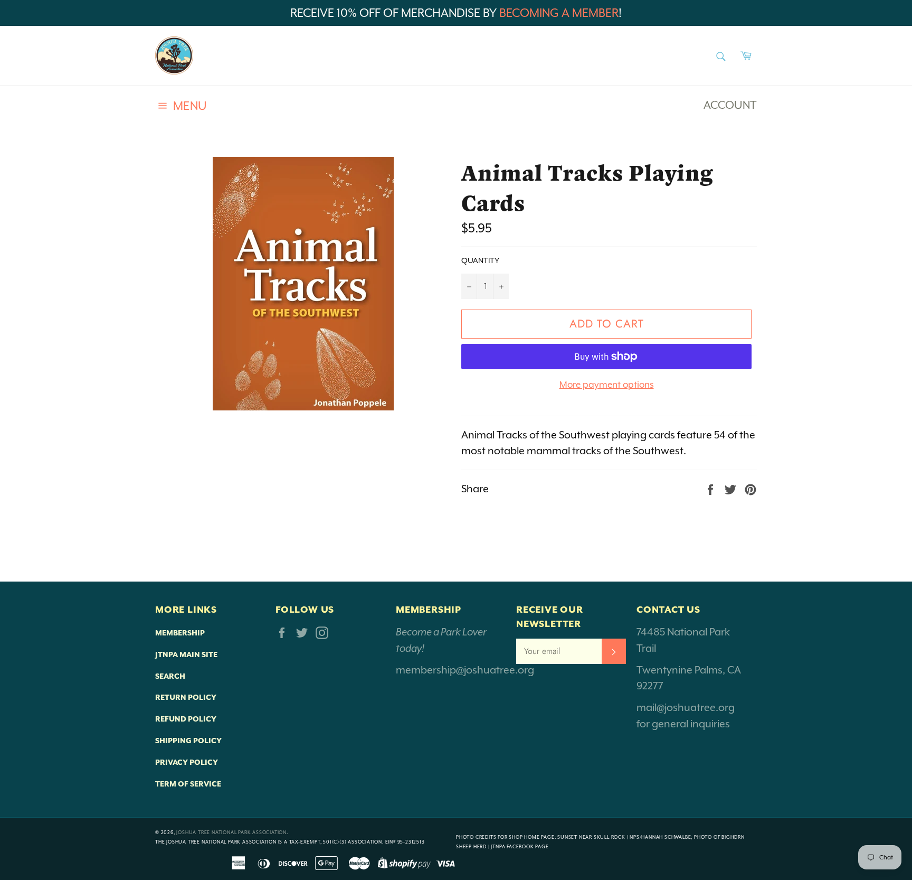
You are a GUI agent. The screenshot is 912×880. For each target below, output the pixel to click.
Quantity (480, 260)
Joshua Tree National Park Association (231, 832)
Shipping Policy (188, 740)
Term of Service (188, 784)
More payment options (606, 384)
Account (730, 105)
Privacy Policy (186, 762)
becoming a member (559, 13)
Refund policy (185, 719)
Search (170, 676)
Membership (180, 633)
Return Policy (185, 697)
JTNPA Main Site (186, 654)
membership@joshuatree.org (465, 670)
